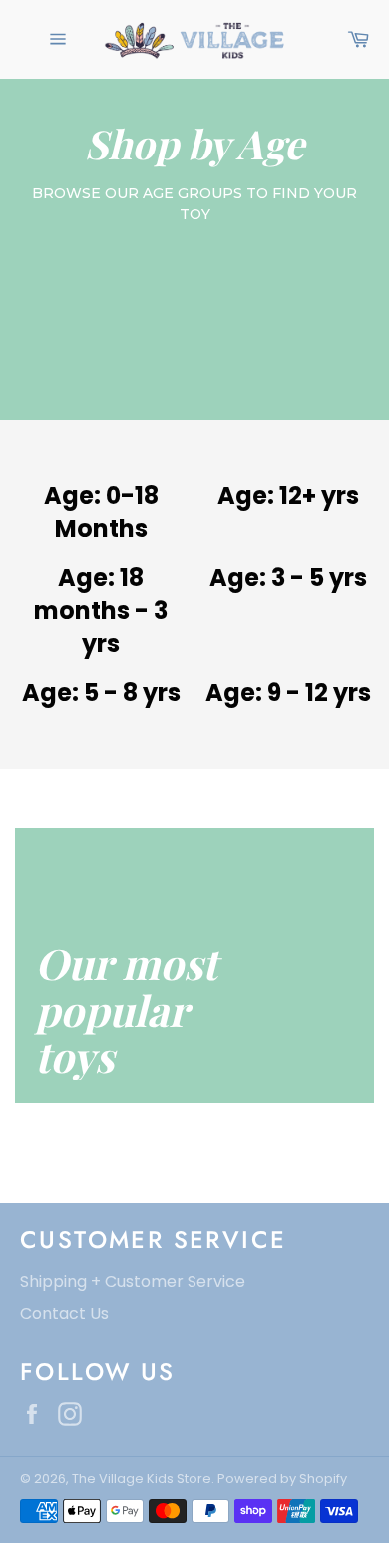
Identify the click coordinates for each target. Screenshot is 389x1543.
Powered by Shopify (282, 1478)
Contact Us (64, 1313)
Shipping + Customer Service (132, 1281)
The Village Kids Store (141, 1478)
